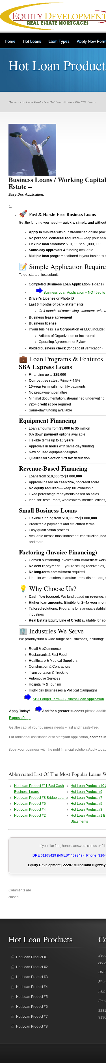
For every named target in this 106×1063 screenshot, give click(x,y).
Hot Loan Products (33, 102)
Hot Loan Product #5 (86, 804)
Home (10, 41)
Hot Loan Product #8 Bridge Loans (40, 798)
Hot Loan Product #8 (32, 1026)
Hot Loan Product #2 (30, 815)
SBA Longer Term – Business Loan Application (68, 699)
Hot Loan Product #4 (30, 810)
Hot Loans (32, 41)
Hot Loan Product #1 (32, 957)
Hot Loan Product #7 (86, 798)
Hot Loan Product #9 (86, 792)
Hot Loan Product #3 (86, 810)
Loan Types (59, 41)
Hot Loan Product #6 (30, 804)
